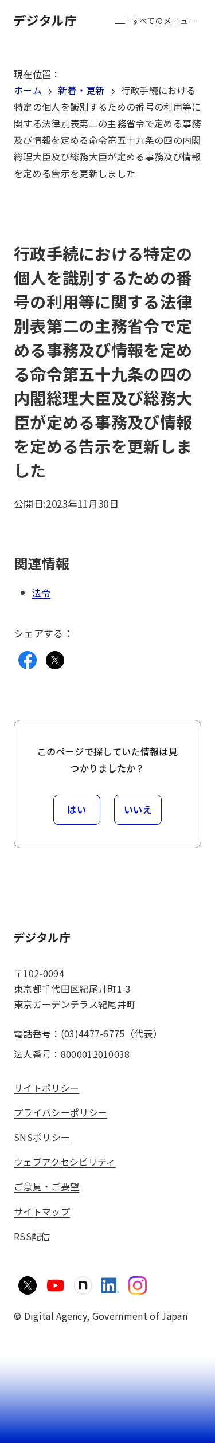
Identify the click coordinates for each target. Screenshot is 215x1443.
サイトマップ (42, 1211)
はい (76, 809)
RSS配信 (32, 1236)
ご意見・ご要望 (46, 1186)
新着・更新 (81, 90)
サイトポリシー (46, 1088)
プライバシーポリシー (60, 1112)
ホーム (28, 90)
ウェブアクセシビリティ (65, 1161)
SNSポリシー (42, 1137)
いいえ (138, 809)
